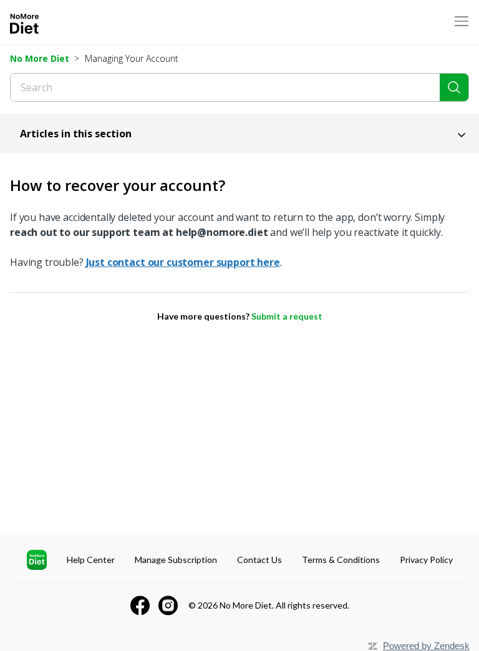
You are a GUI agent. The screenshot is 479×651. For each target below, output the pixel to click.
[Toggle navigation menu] (461, 22)
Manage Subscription (176, 559)
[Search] (454, 87)
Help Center (91, 559)
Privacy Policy (426, 559)
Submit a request (286, 316)
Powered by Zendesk (426, 645)
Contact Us (259, 559)
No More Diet (39, 58)
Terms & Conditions (341, 559)
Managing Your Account (131, 58)
